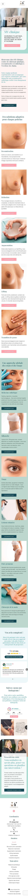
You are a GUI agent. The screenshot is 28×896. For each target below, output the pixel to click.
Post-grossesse (14, 873)
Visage (14, 869)
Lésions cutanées (14, 871)
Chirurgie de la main (14, 876)
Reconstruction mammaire (14, 846)
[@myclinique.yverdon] (9, 709)
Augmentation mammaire (14, 851)
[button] (1, 669)
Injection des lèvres (14, 880)
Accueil (14, 842)
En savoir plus (9, 105)
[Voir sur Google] (4, 664)
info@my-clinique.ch (14, 835)
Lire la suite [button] (6, 675)
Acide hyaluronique (14, 882)
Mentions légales (14, 891)
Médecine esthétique (14, 865)
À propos (14, 844)
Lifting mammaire (14, 853)
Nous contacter (12, 45)
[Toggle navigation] (3, 3)
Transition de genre (14, 857)
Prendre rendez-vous (14, 790)
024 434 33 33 (14, 831)
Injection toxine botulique (14, 878)
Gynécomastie (14, 855)
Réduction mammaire (14, 849)
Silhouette (14, 867)
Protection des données (14, 893)
